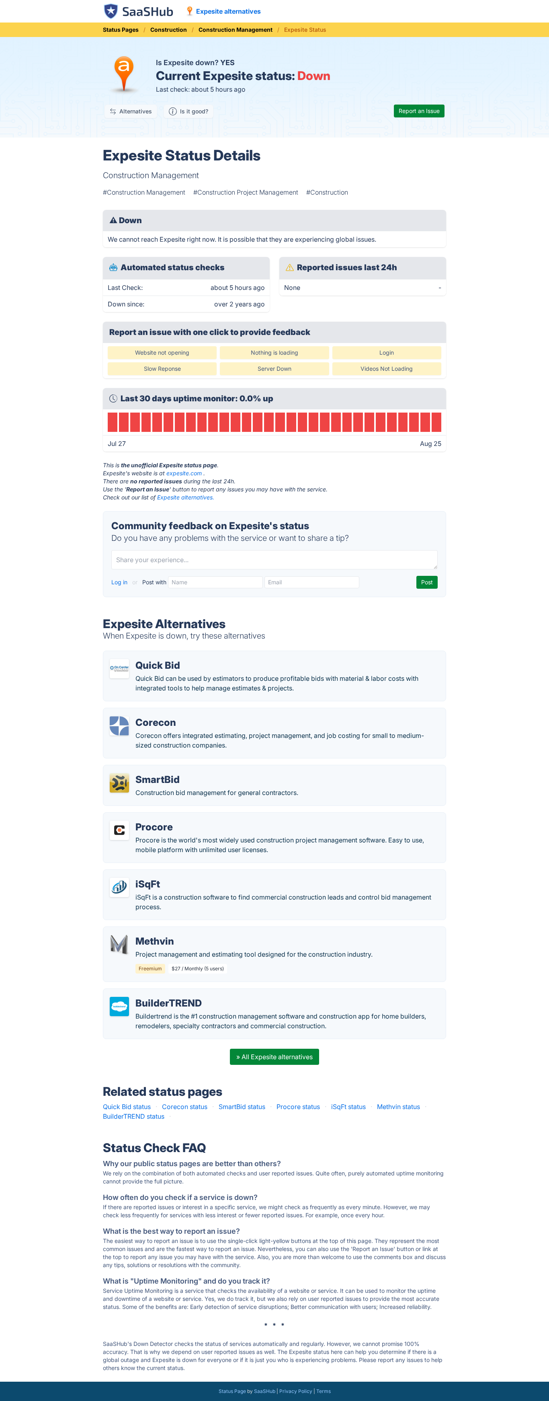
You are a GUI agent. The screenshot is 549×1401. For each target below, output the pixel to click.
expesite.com (184, 473)
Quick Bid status (127, 1107)
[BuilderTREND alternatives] (119, 1006)
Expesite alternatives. (185, 497)
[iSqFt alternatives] (119, 887)
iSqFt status (348, 1107)
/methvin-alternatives (141, 932)
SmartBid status (242, 1107)
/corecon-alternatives (142, 713)
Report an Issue (419, 110)
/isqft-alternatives (136, 875)
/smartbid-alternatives (143, 770)
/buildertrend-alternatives (148, 994)
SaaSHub (264, 1391)
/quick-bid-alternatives (144, 656)
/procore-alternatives (142, 817)
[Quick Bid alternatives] (119, 668)
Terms (323, 1391)
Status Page (232, 1391)
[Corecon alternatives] (119, 725)
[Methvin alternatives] (119, 944)
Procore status (298, 1107)
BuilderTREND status (133, 1116)
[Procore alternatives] (119, 830)
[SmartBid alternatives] (119, 783)
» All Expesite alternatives (274, 1057)
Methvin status (398, 1107)
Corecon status (184, 1107)
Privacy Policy (295, 1391)
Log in (120, 582)
